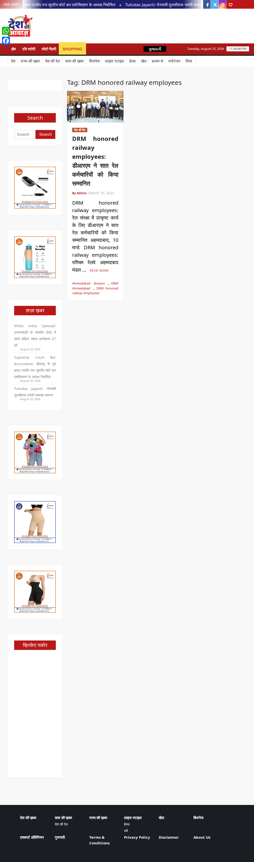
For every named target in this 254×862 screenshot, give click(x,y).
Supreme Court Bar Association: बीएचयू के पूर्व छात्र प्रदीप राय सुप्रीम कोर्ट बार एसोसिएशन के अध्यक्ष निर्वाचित (35, 367)
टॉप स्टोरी (28, 49)
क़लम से (157, 61)
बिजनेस (94, 61)
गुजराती (60, 837)
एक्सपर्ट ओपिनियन (32, 837)
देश (13, 61)
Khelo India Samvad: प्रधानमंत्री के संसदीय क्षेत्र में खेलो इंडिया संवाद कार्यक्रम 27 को (35, 335)
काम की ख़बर (74, 61)
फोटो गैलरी (49, 49)
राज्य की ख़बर (30, 61)
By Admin (79, 193)
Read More (99, 270)
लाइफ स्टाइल (114, 61)
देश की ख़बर (28, 817)
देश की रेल (52, 61)
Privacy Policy (137, 837)
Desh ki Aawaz (75, 26)
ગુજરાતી (155, 49)
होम (13, 49)
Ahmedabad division (88, 283)
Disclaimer (169, 837)
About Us (201, 837)
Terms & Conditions (99, 840)
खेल (144, 61)
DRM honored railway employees (95, 290)
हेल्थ (132, 61)
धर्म (126, 830)
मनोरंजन (174, 61)
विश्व (189, 61)
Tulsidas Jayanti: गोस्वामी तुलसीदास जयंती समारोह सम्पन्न (162, 4)
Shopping (72, 49)
